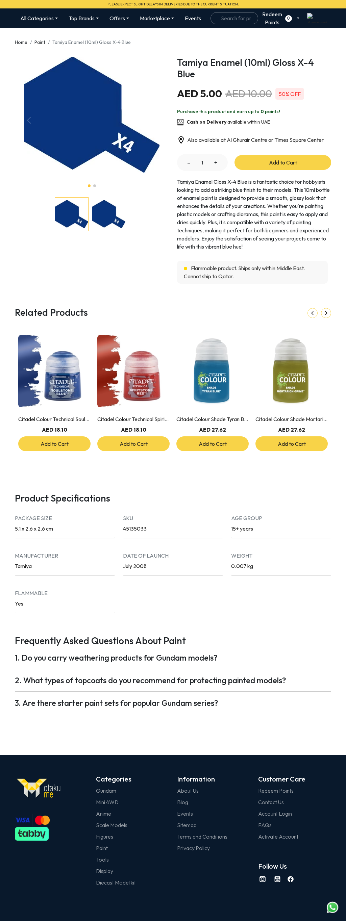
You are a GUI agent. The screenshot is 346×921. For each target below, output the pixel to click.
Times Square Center (299, 139)
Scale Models (111, 825)
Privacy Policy (193, 848)
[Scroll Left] (312, 313)
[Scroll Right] (326, 313)
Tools (102, 859)
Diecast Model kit (116, 882)
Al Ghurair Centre (247, 139)
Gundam (106, 790)
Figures (104, 836)
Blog (182, 802)
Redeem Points (276, 790)
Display (104, 871)
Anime (103, 813)
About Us (188, 790)
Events (193, 18)
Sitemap (187, 825)
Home (21, 42)
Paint (39, 42)
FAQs (265, 825)
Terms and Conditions (202, 836)
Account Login (275, 813)
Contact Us (271, 802)
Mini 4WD (107, 802)
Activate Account (278, 836)
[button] (154, 120)
